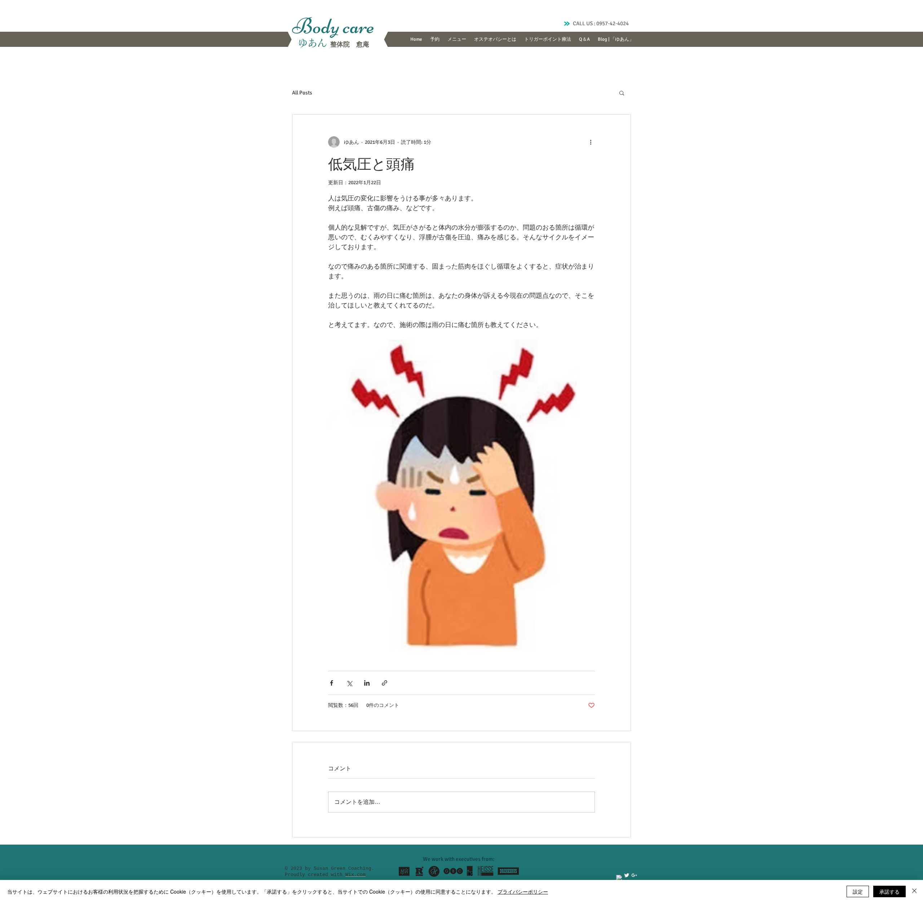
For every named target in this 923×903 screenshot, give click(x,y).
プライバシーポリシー (523, 891)
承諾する (889, 891)
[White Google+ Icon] (634, 875)
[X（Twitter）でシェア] (349, 683)
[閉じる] (914, 891)
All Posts (302, 92)
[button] (621, 93)
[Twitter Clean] (627, 875)
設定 (858, 891)
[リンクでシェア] (384, 683)
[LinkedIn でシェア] (366, 683)
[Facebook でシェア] (331, 683)
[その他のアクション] (590, 142)
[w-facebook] (619, 878)
